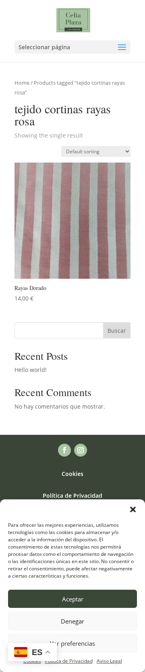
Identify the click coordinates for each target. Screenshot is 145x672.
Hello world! (30, 370)
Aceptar (72, 599)
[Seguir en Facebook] (64, 450)
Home (21, 82)
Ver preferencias (72, 643)
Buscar (117, 330)
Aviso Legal (109, 660)
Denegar (72, 621)
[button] (133, 509)
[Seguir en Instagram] (80, 450)
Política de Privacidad (69, 660)
